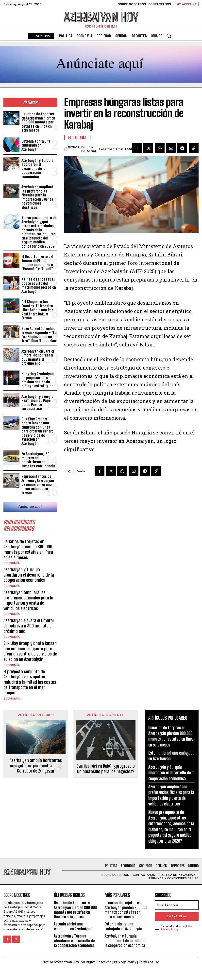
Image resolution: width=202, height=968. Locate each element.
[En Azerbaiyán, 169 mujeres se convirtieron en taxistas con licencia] (11, 457)
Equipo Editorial (88, 149)
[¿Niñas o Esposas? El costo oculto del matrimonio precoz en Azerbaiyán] (11, 283)
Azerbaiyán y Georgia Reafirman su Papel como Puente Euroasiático (37, 402)
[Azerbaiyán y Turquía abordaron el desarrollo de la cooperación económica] (11, 164)
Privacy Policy (169, 929)
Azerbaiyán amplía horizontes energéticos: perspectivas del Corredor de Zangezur (36, 766)
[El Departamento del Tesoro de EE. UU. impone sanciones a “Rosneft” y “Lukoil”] (11, 260)
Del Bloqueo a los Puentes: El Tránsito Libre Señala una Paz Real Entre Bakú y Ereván (37, 309)
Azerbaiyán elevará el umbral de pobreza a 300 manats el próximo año (37, 357)
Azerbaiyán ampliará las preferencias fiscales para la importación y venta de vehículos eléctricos (37, 197)
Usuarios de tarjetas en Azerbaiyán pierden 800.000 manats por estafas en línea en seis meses (38, 122)
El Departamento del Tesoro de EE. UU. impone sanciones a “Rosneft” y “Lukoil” (37, 262)
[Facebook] (137, 148)
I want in (174, 916)
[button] (169, 36)
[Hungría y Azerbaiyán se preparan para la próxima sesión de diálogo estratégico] (11, 378)
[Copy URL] (194, 148)
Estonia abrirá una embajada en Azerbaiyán (35, 145)
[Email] (171, 148)
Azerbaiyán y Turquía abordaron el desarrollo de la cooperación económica (37, 168)
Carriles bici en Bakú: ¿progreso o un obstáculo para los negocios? (105, 768)
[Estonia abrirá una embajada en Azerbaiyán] (11, 144)
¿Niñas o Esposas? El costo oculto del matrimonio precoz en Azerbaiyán (38, 285)
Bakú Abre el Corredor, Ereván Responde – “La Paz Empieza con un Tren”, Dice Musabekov (39, 334)
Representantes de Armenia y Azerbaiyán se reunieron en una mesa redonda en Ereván (37, 484)
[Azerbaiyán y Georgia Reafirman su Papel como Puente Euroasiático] (11, 400)
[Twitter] (148, 148)
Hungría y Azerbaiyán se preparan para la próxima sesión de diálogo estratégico (37, 380)
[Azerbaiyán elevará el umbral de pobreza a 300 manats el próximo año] (11, 355)
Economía (11, 563)
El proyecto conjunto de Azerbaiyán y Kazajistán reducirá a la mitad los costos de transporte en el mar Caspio (29, 682)
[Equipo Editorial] (65, 149)
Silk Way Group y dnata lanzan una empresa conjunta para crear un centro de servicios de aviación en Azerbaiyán (37, 431)
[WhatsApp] (160, 148)
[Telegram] (182, 148)
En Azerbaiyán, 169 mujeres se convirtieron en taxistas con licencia (38, 459)
